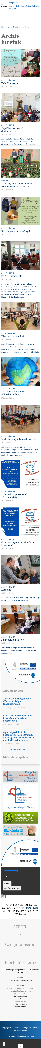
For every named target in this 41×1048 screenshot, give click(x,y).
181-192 (6, 911)
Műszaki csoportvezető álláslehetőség (14, 496)
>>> (25, 914)
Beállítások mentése (12, 888)
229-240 (19, 914)
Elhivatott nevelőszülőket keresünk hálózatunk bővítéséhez (18, 718)
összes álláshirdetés (20, 749)
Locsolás (6, 589)
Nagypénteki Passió (12, 639)
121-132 (28, 904)
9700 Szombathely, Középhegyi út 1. (20, 988)
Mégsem (7, 883)
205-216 (25, 911)
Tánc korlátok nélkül (13, 336)
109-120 (19, 904)
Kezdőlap (16, 27)
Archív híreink (8, 80)
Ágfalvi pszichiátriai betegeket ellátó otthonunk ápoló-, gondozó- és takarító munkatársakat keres (19, 736)
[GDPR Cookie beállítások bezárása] (2, 894)
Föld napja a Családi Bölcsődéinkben (13, 393)
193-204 (15, 911)
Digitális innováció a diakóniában (13, 129)
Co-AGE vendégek (11, 276)
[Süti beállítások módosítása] (3, 896)
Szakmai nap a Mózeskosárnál (19, 439)
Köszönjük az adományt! (15, 231)
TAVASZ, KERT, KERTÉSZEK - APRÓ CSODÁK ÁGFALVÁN (17, 185)
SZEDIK (13, 3)
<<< (5, 904)
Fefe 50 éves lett (10, 83)
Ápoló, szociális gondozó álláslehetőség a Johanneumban (17, 701)
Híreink (24, 15)
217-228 (34, 911)
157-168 (20, 908)
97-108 (10, 904)
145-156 (11, 908)
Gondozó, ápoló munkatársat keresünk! (18, 543)
